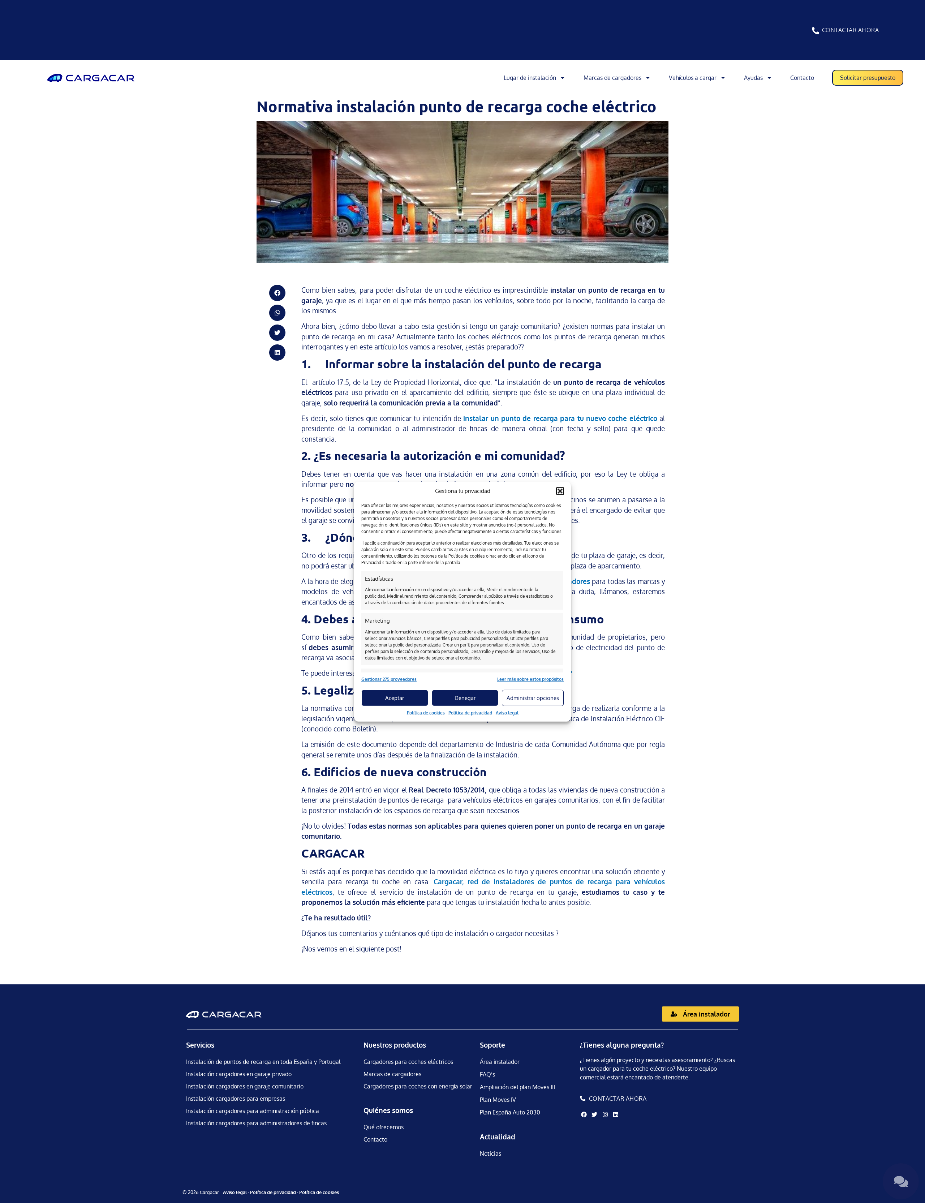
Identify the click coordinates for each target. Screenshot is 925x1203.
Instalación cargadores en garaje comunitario (245, 1086)
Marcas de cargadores (612, 77)
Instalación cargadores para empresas (235, 1098)
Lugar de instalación (530, 77)
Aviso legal (507, 713)
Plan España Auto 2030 (510, 1112)
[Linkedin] (616, 1114)
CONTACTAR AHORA (850, 30)
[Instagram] (605, 1114)
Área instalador (500, 1061)
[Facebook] (584, 1114)
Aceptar (394, 697)
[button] (560, 491)
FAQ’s (487, 1074)
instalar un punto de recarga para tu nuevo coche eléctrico (560, 418)
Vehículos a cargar (693, 77)
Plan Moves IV (498, 1099)
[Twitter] (594, 1114)
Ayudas (753, 77)
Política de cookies (426, 713)
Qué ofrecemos (383, 1127)
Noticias (490, 1153)
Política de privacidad (470, 713)
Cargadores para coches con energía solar (417, 1086)
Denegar (465, 697)
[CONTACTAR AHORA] (815, 30)
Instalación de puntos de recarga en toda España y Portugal (263, 1061)
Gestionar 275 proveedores (389, 679)
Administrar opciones (533, 697)
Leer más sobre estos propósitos (530, 679)
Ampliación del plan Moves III (517, 1087)
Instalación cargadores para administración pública (252, 1110)
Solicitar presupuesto (867, 77)
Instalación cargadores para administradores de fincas (256, 1123)
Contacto (802, 77)
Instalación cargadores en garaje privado (239, 1074)
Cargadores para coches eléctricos (408, 1061)
